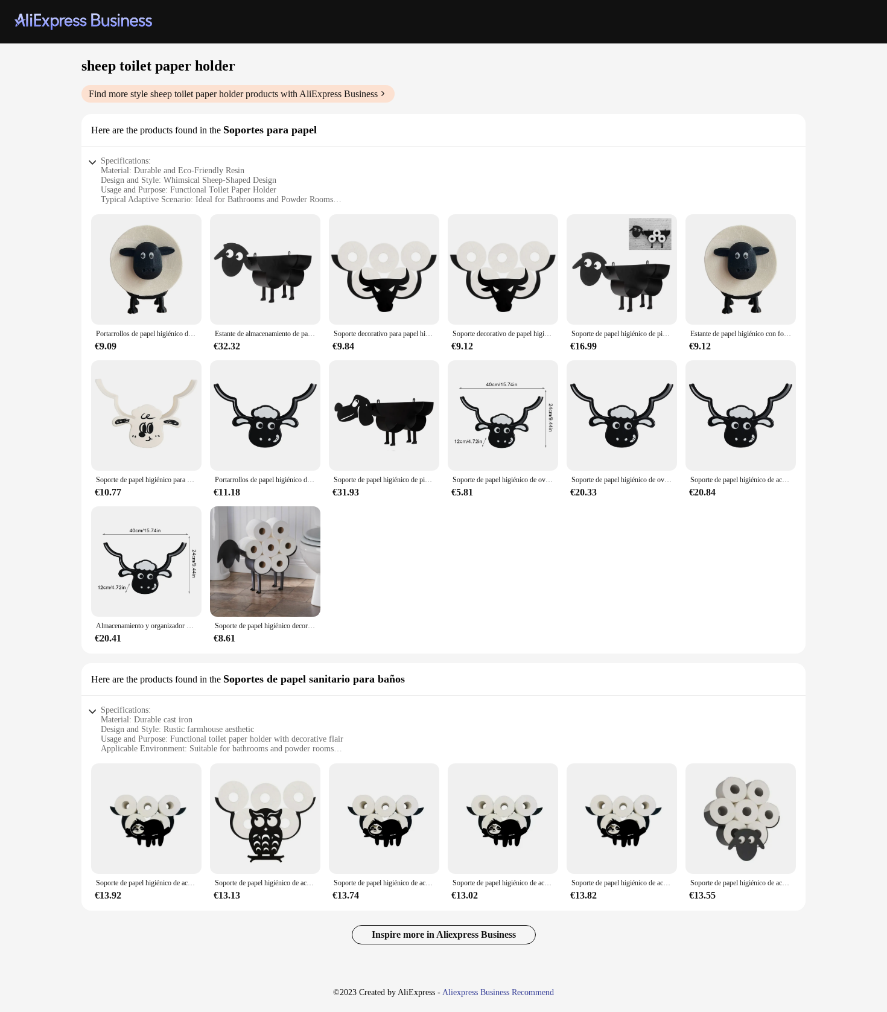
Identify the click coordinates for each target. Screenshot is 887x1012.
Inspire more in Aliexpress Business (444, 934)
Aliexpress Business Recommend (498, 992)
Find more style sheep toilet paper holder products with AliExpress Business (233, 94)
